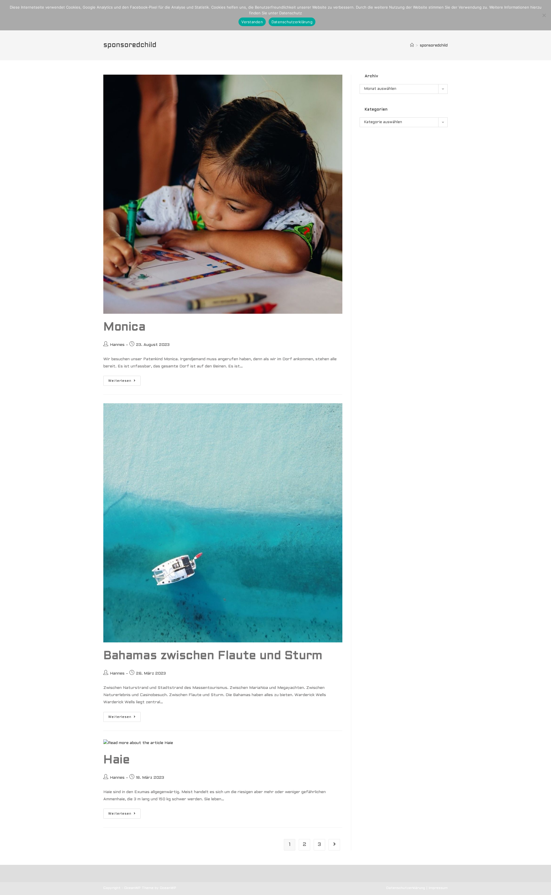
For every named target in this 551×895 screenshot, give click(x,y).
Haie (116, 760)
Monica (124, 327)
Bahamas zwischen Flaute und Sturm (213, 656)
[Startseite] (412, 45)
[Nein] (544, 15)
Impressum (438, 888)
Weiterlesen (124, 380)
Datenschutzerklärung (405, 888)
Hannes (117, 345)
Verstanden (252, 22)
